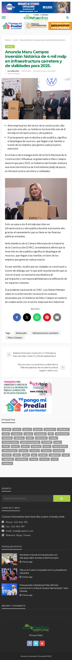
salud (65, 455)
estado (53, 438)
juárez (25, 446)
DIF (50, 433)
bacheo (37, 429)
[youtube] (42, 643)
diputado (19, 438)
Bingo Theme (23, 535)
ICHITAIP (47, 442)
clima (5, 433)
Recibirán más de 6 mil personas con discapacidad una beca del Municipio (39, 556)
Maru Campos (14, 73)
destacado (26, 71)
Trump (34, 459)
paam (25, 455)
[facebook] (29, 643)
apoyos (27, 429)
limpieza (36, 446)
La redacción (13, 71)
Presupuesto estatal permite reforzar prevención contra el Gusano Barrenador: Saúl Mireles (44, 588)
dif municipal (62, 433)
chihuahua (63, 429)
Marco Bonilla (60, 446)
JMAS (5, 446)
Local (10, 46)
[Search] (67, 17)
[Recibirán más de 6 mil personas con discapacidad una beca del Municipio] (9, 559)
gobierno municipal (30, 442)
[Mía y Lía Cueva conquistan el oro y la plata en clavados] (9, 574)
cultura (28, 433)
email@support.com (23, 530)
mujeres (46, 450)
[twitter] (36, 643)
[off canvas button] (4, 17)
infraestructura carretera (44, 71)
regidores (54, 455)
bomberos (49, 429)
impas (57, 442)
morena (34, 450)
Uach (54, 459)
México (6, 455)
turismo (44, 459)
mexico (23, 450)
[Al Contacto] (36, 626)
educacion (41, 438)
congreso (16, 433)
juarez (15, 446)
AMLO (17, 429)
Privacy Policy (36, 635)
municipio (58, 450)
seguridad (7, 459)
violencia (7, 463)
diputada (7, 438)
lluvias (47, 446)
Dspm (29, 438)
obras (16, 455)
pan (34, 455)
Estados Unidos (10, 442)
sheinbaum (22, 459)
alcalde (6, 429)
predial (43, 455)
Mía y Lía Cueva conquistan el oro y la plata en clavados (43, 571)
